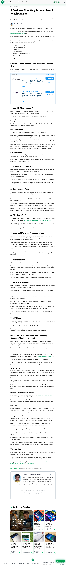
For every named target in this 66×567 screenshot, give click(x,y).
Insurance (41, 2)
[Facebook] (52, 474)
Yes (29, 493)
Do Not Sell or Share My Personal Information (28, 563)
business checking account (17, 33)
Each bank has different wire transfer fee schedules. (37, 220)
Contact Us (12, 563)
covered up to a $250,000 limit (45, 356)
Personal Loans (26, 2)
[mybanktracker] (6, 2)
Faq (19, 468)
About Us (5, 563)
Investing (34, 2)
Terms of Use (45, 562)
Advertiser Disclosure (50, 74)
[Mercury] (16, 79)
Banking (18, 2)
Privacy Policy (51, 562)
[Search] (64, 2)
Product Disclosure (49, 82)
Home (11, 468)
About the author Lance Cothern (32, 474)
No (38, 493)
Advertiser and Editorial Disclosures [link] (56, 2)
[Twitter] (51, 474)
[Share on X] (23, 6)
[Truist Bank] (16, 93)
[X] (60, 564)
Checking (16, 468)
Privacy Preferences (60, 562)
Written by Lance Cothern (19, 23)
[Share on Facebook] (26, 6)
